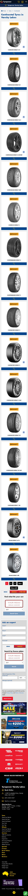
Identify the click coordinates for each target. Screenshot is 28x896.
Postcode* (5, 640)
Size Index (4, 862)
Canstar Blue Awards (7, 864)
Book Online (6, 850)
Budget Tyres (5, 866)
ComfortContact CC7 (14, 50)
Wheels (4, 827)
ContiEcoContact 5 (14, 225)
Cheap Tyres (5, 867)
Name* (4, 626)
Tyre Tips (4, 825)
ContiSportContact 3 (14, 330)
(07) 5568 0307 (10, 798)
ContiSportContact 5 (14, 365)
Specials (4, 846)
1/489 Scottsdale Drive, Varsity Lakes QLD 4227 (14, 794)
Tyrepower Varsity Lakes (15, 5)
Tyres (3, 815)
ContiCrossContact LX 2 (14, 120)
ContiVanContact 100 (14, 505)
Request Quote (7, 698)
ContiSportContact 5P (14, 435)
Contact (4, 848)
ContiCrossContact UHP (14, 190)
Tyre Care (4, 823)
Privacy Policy (9, 693)
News (3, 854)
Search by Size (6, 819)
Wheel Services (6, 844)
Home (4, 11)
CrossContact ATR (14, 575)
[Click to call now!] (18, 2)
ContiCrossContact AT (14, 85)
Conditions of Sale (20, 888)
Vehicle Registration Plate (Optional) (8, 674)
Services (4, 833)
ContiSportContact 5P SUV (14, 470)
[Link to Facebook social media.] (14, 892)
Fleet (3, 852)
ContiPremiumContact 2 (14, 260)
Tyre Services (5, 842)
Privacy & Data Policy (10, 888)
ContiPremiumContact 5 (14, 295)
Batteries (4, 837)
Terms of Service (20, 693)
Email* (4, 635)
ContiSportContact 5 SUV (14, 400)
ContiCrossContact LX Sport (14, 155)
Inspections (4, 839)
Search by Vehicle (6, 817)
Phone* (4, 630)
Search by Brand (6, 821)
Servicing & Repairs (7, 840)
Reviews (4, 856)
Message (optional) (7, 680)
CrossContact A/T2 (14, 540)
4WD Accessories (6, 835)
